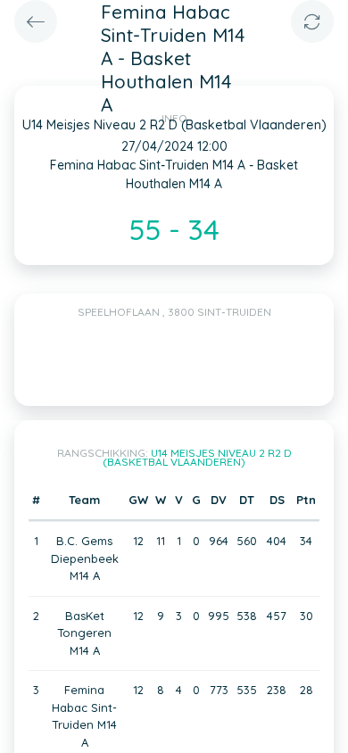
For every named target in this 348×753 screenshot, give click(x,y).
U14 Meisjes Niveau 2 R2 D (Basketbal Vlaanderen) (197, 457)
